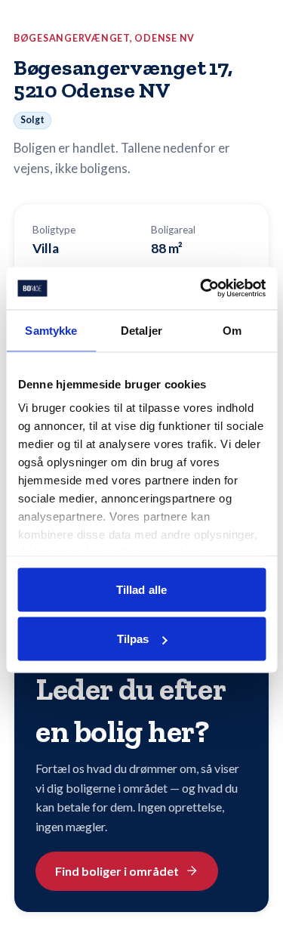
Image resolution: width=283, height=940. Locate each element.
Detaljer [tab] (141, 329)
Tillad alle (141, 589)
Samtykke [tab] (51, 329)
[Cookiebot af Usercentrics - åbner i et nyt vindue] (201, 288)
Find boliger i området (117, 871)
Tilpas (133, 638)
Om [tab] (232, 329)
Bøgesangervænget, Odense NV (104, 38)
